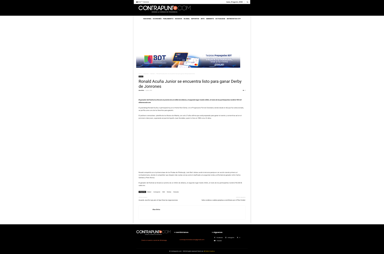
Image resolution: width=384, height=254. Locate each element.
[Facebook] (215, 237)
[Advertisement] (192, 37)
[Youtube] (215, 240)
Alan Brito (141, 90)
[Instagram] (226, 237)
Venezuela (176, 192)
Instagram (231, 237)
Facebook (220, 237)
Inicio (140, 73)
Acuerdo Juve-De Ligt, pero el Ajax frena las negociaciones (158, 200)
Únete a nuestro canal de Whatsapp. (154, 240)
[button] (247, 2)
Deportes (146, 73)
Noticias (169, 192)
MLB (163, 192)
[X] (237, 237)
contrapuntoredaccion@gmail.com (192, 240)
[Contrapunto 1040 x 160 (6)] (188, 69)
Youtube (219, 241)
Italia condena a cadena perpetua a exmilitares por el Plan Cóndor (223, 200)
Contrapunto (156, 192)
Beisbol (152, 73)
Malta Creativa (210, 251)
